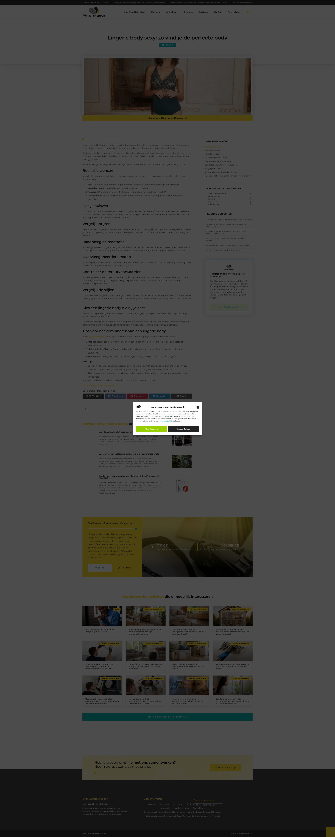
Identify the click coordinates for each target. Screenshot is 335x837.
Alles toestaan (151, 429)
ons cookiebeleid (165, 421)
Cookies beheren (183, 429)
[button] (198, 407)
